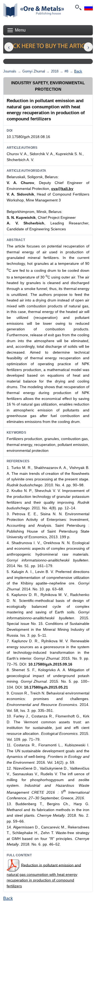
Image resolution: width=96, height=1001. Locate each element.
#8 (66, 71)
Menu (20, 30)
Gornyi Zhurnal (33, 71)
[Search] (78, 7)
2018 (54, 71)
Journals (9, 71)
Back (78, 71)
